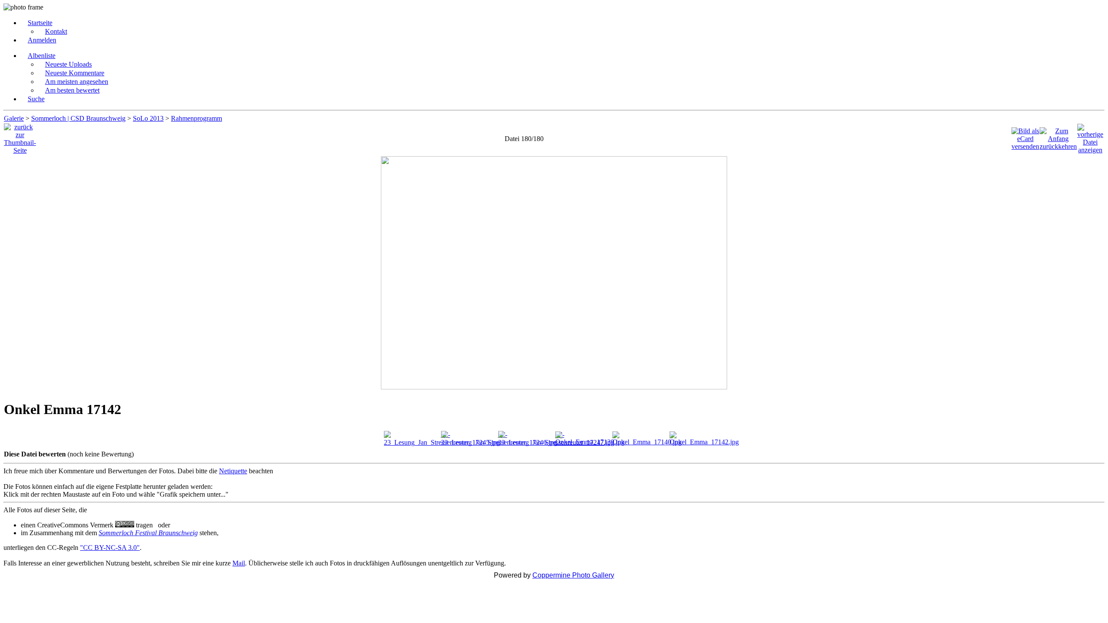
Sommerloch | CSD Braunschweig (78, 118)
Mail (238, 563)
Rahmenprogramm (196, 118)
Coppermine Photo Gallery (573, 575)
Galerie (14, 118)
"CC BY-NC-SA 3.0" (110, 547)
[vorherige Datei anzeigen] (1090, 136)
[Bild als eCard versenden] (1025, 136)
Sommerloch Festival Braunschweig (148, 532)
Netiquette (233, 471)
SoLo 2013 (148, 118)
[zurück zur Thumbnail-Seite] (20, 136)
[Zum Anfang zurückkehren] (1058, 136)
